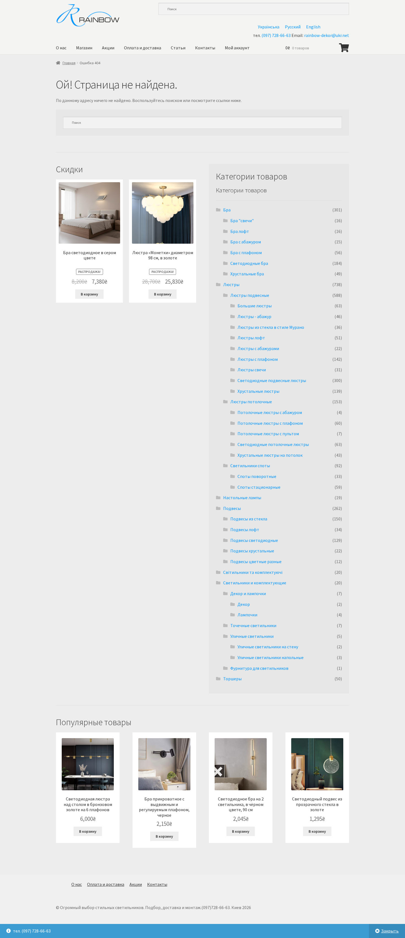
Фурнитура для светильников (259, 668)
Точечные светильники (253, 625)
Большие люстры (254, 305)
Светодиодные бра (249, 263)
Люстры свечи (251, 369)
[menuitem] (268, 27)
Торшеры (232, 678)
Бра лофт (239, 231)
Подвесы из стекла (248, 519)
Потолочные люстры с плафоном (270, 423)
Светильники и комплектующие (254, 582)
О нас (61, 47)
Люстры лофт (251, 337)
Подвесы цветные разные (256, 561)
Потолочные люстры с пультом (268, 433)
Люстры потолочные (251, 401)
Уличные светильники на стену (267, 646)
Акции (108, 47)
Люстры (231, 284)
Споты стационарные (258, 487)
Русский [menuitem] (293, 26)
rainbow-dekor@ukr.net (326, 35)
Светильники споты (250, 465)
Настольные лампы (242, 497)
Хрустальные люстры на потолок (270, 455)
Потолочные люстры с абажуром (269, 412)
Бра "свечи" (242, 220)
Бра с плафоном (246, 252)
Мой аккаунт (237, 47)
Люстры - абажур (254, 316)
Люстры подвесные (249, 295)
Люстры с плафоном (257, 359)
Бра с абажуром (245, 241)
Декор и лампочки (248, 593)
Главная (69, 62)
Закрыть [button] (390, 931)
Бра (227, 210)
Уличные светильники (252, 636)
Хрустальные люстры (258, 391)
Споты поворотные (256, 476)
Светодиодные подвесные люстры (271, 380)
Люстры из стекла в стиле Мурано (270, 327)
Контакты (205, 47)
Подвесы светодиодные (254, 540)
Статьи (178, 47)
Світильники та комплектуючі (252, 572)
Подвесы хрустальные (252, 550)
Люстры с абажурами (258, 348)
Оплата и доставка (142, 47)
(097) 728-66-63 (276, 35)
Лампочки (247, 614)
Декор (243, 604)
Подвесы (232, 508)
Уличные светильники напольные (270, 657)
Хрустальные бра (247, 273)
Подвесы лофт (244, 529)
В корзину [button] (89, 294)
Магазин (84, 47)
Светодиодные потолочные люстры (273, 444)
